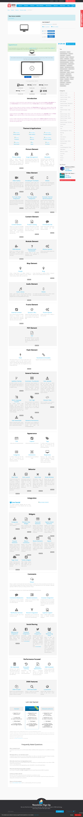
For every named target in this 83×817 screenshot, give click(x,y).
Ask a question (46, 26)
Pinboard (16, 139)
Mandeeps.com (49, 24)
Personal (61, 157)
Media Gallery (16, 134)
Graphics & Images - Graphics (65, 118)
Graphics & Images (63, 99)
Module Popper (69, 65)
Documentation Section (17, 782)
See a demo (28, 76)
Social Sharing (63, 77)
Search (72, 72)
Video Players (62, 149)
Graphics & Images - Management (66, 103)
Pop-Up (61, 126)
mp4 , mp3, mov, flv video (69, 67)
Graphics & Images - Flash (65, 105)
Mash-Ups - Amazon (63, 95)
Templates (71, 77)
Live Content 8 (11, 18)
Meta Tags (62, 132)
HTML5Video (67, 58)
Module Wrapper (63, 120)
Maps (32, 144)
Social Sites (62, 153)
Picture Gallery (67, 70)
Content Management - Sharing (66, 130)
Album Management (64, 53)
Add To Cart (71, 44)
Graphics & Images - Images (65, 109)
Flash (61, 128)
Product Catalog (47, 139)
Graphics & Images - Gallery (65, 97)
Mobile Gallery (63, 65)
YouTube (67, 84)
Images (72, 58)
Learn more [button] (36, 814)
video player (68, 82)
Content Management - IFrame (65, 147)
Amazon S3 (70, 53)
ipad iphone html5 (71, 60)
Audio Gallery (63, 55)
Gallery (62, 58)
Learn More (67, 175)
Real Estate (16, 144)
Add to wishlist (55, 26)
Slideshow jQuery (68, 75)
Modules (62, 67)
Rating (68, 72)
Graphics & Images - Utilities (65, 141)
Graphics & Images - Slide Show (66, 122)
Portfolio (47, 144)
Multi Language (63, 101)
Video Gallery (32, 134)
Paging (62, 70)
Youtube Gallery (47, 134)
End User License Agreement (18, 738)
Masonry (32, 139)
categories (68, 55)
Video (61, 134)
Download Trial (36, 76)
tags (67, 77)
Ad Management (63, 143)
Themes (61, 155)
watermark (62, 84)
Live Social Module (26, 641)
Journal (71, 62)
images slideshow (63, 60)
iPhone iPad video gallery (64, 62)
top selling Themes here (65, 180)
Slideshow (62, 75)
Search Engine (62, 124)
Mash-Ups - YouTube (64, 151)
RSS (61, 111)
